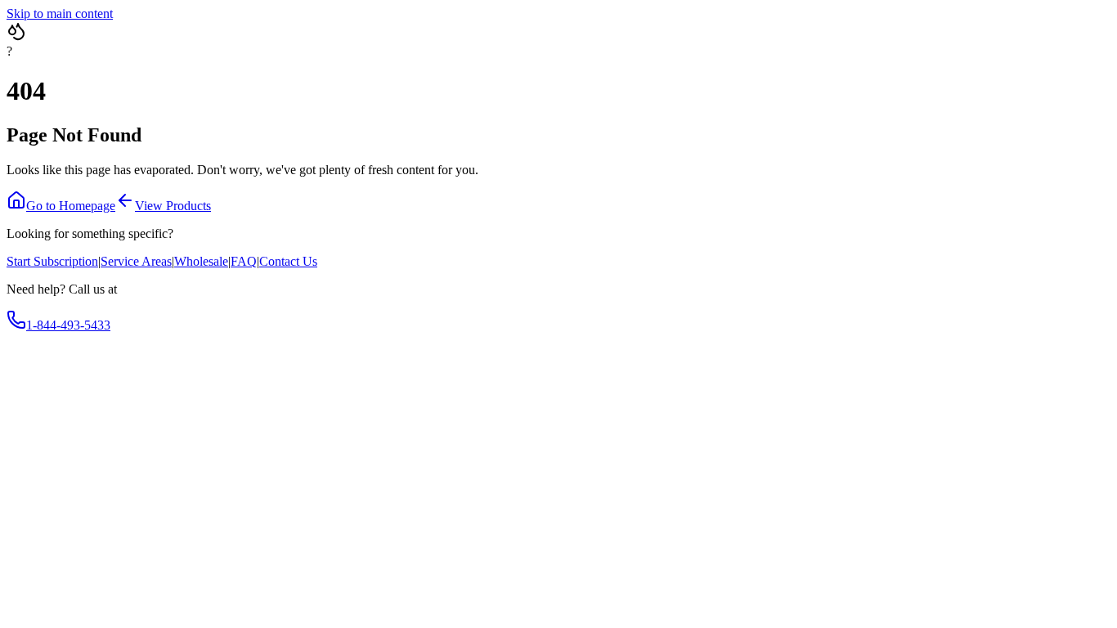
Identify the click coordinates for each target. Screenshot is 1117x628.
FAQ (244, 261)
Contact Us (288, 261)
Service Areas (136, 261)
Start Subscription (52, 261)
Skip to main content (60, 13)
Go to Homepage (70, 206)
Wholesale (201, 261)
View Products (173, 206)
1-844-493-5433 (68, 325)
